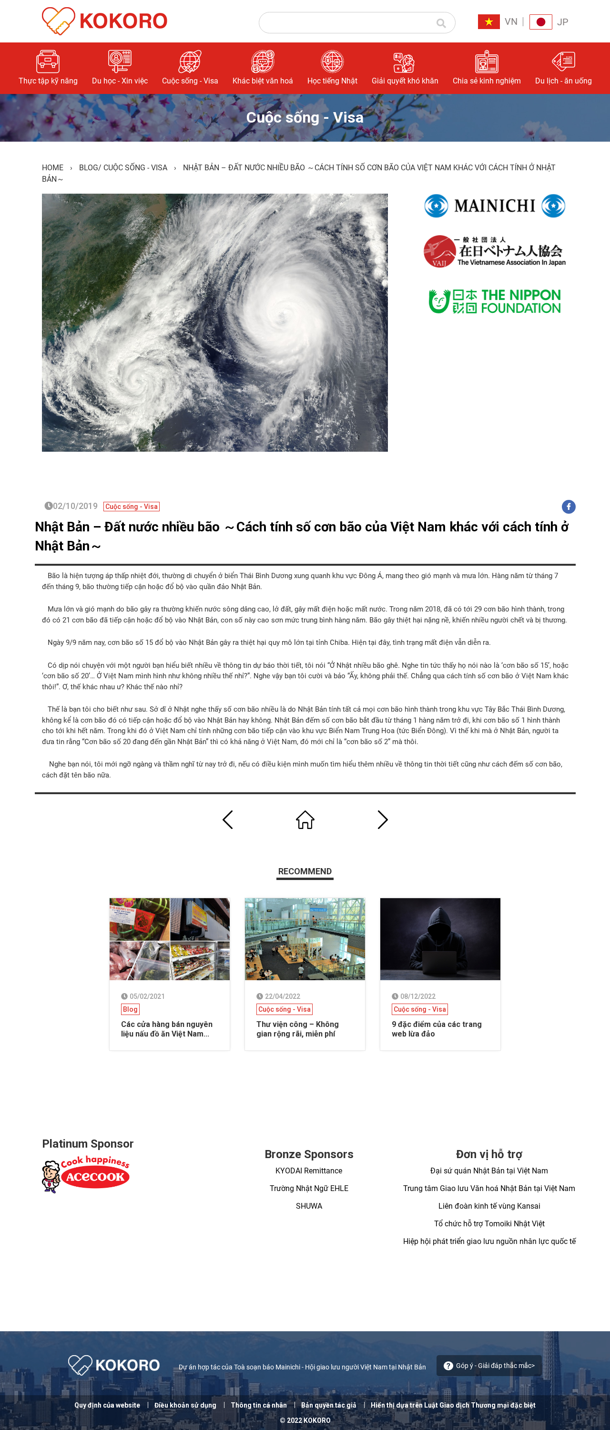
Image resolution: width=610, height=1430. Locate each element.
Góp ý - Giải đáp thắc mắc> (495, 1365)
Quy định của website (107, 1405)
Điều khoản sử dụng (185, 1405)
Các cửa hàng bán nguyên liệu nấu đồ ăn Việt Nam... (167, 1029)
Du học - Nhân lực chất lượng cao (479, 140)
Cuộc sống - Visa (135, 167)
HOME (52, 167)
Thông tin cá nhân (259, 1405)
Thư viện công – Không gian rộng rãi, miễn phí (297, 1029)
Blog (88, 167)
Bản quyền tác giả (328, 1405)
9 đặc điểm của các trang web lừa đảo (437, 1029)
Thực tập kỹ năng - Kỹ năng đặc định (476, 109)
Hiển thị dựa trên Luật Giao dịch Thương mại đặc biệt (453, 1405)
